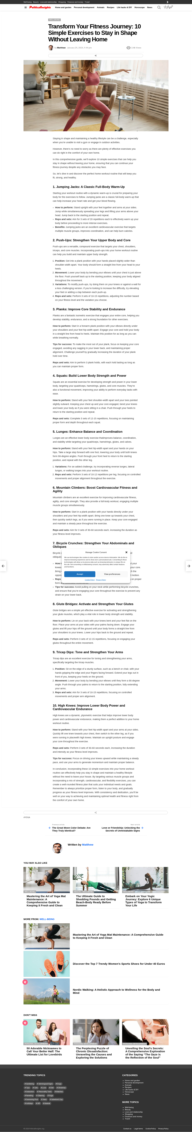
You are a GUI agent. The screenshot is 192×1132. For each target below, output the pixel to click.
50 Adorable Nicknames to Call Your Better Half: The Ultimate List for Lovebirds (44, 1051)
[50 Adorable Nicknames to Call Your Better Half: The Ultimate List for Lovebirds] (46, 1032)
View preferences (112, 574)
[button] (126, 552)
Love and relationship (48, 2)
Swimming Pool (32, 1099)
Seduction (30, 1092)
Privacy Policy (101, 580)
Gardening (30, 1084)
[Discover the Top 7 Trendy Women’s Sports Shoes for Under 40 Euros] (47, 964)
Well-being (28, 2)
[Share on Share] (95, 55)
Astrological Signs (46, 1084)
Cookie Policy (90, 580)
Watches (59, 1092)
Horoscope (140, 7)
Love (44, 1088)
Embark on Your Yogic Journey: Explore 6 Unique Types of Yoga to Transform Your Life (143, 901)
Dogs (59, 1084)
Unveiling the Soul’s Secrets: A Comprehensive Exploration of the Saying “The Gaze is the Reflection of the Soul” (145, 1053)
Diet (52, 1088)
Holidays (29, 1103)
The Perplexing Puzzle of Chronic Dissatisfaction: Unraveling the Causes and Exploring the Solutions (94, 1053)
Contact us (127, 1129)
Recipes (110, 7)
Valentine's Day (57, 1099)
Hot (168, 7)
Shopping (62, 2)
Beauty (36, 2)
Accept (80, 574)
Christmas (62, 1088)
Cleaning (41, 1096)
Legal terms (138, 1129)
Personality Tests (45, 1092)
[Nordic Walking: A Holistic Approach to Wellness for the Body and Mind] (47, 991)
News (149, 7)
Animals (100, 7)
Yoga (27, 817)
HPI (38, 1103)
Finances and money (75, 2)
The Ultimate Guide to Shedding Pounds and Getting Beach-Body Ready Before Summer (96, 901)
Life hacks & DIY (124, 7)
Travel (87, 2)
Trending (171, 7)
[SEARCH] (159, 7)
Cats (36, 1088)
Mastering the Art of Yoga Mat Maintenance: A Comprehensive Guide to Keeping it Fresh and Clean (46, 901)
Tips (28, 1088)
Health (77, 892)
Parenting (29, 1096)
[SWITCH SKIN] (167, 2)
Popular (165, 7)
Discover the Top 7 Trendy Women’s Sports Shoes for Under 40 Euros (119, 963)
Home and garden (63, 7)
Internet (47, 1103)
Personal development (84, 7)
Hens (45, 1099)
